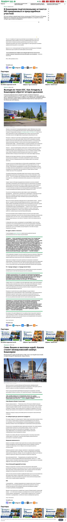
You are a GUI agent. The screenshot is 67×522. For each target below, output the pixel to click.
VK (43, 1)
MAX (62, 1)
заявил (23, 398)
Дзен (58, 1)
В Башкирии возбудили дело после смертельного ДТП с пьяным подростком (53, 4)
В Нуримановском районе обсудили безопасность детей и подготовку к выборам (37, 4)
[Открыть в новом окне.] (9, 68)
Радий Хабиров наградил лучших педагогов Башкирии (20, 4)
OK (47, 1)
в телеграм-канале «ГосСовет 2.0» (28, 132)
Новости (3, 3)
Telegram (52, 1)
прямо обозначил (17, 233)
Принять (60, 519)
